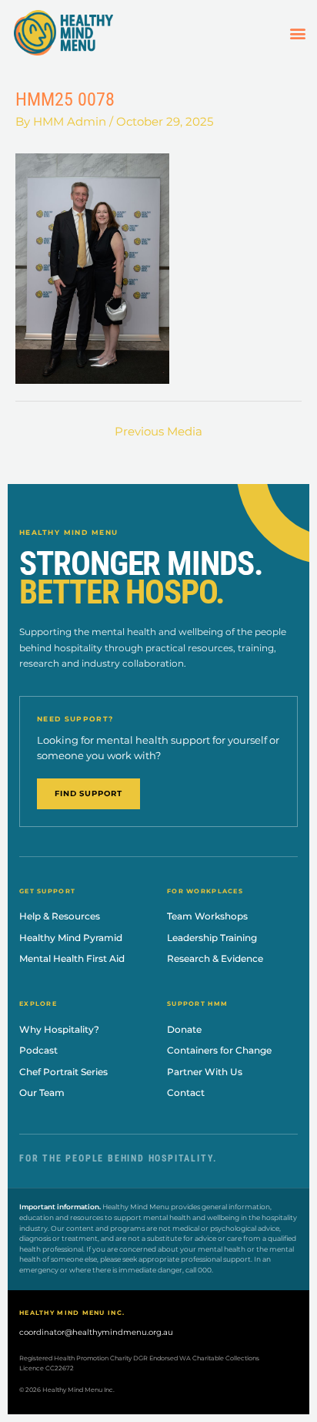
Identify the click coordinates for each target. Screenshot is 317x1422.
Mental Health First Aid (72, 958)
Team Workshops (207, 916)
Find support (88, 793)
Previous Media (158, 432)
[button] (298, 32)
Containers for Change (219, 1050)
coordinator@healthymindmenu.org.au (96, 1332)
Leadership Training (212, 937)
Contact (186, 1092)
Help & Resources (59, 916)
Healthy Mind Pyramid (70, 937)
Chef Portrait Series (63, 1071)
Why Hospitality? (59, 1029)
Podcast (38, 1050)
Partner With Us (204, 1071)
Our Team (42, 1092)
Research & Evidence (215, 958)
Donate (184, 1029)
